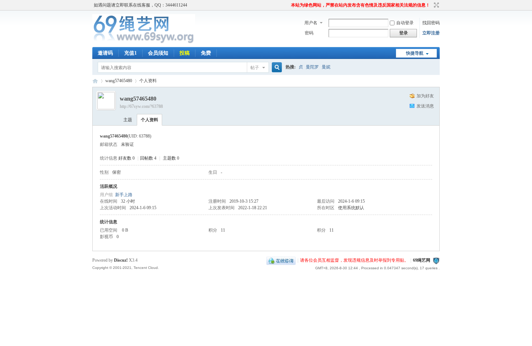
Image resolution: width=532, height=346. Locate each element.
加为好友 (425, 95)
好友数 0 (126, 158)
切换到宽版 (435, 5)
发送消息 (425, 106)
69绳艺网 (95, 81)
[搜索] (276, 67)
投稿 (185, 53)
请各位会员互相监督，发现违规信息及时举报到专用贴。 (354, 260)
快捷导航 (414, 53)
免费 (206, 53)
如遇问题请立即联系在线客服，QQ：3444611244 (140, 5)
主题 (127, 119)
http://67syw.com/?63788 (141, 106)
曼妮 (326, 66)
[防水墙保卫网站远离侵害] (436, 260)
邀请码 (105, 53)
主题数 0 (171, 158)
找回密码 (431, 22)
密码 (309, 32)
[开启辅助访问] (288, 5)
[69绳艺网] (143, 42)
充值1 (130, 53)
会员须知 (158, 53)
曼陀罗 (312, 66)
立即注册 (431, 32)
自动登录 (405, 22)
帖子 (254, 67)
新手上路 (123, 194)
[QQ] (281, 260)
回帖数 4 (148, 158)
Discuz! (121, 260)
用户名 (310, 22)
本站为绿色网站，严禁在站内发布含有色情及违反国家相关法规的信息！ (360, 5)
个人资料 (149, 119)
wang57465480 (118, 80)
